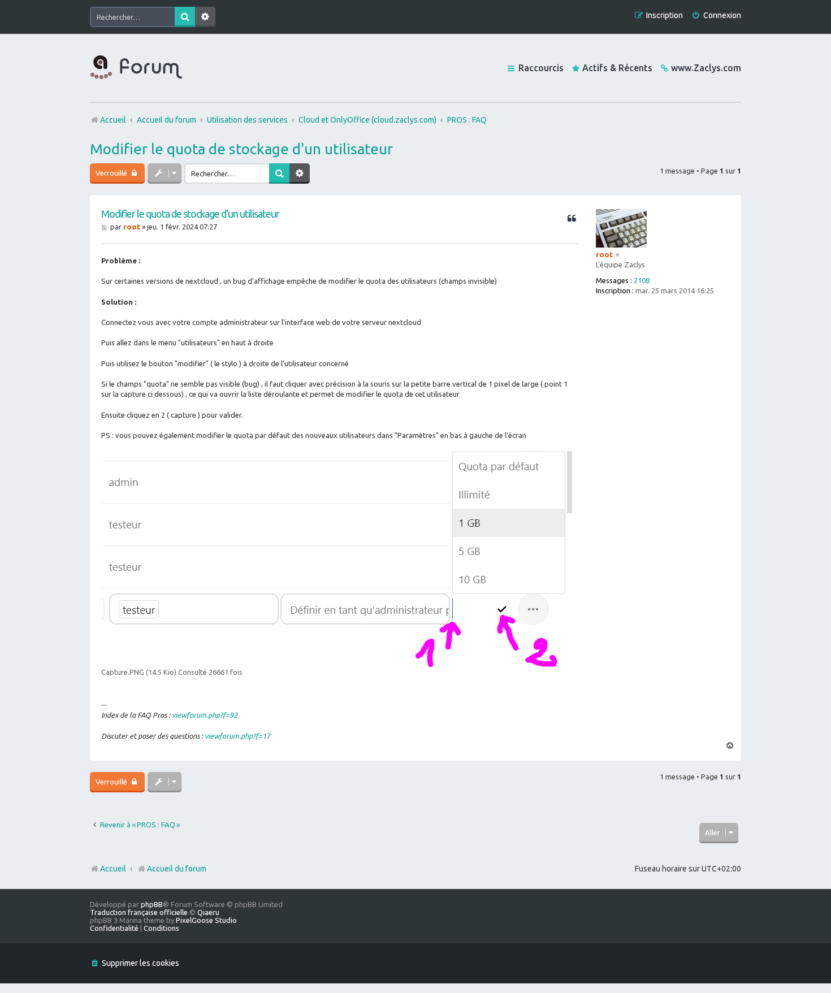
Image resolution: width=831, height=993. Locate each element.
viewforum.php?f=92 (204, 715)
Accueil (113, 868)
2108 (642, 280)
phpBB (152, 904)
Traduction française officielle (139, 912)
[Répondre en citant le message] (571, 218)
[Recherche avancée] (205, 17)
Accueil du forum (176, 868)
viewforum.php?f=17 (237, 736)
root (604, 254)
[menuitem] (716, 15)
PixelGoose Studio (206, 920)
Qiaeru (208, 912)
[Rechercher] (185, 17)
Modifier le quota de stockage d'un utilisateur (241, 149)
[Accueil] (136, 67)
